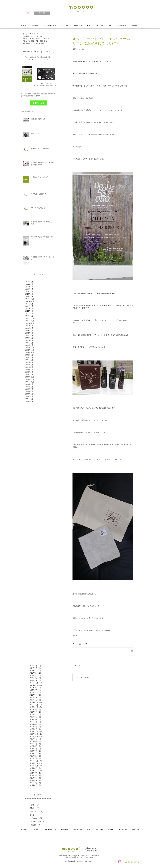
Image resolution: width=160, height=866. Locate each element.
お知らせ (76, 635)
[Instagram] (28, 13)
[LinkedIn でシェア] (86, 643)
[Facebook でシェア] (73, 643)
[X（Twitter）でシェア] (80, 643)
